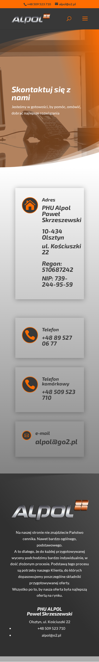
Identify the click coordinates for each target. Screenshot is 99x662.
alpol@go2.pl (56, 441)
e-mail (42, 433)
